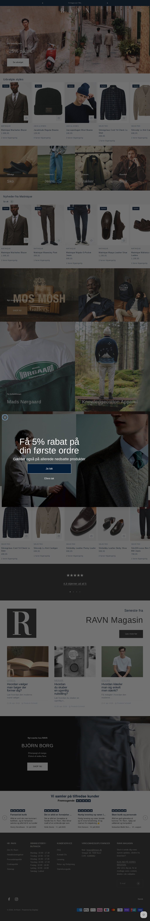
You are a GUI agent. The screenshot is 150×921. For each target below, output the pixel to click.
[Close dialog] (5, 417)
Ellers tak (49, 478)
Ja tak (49, 468)
